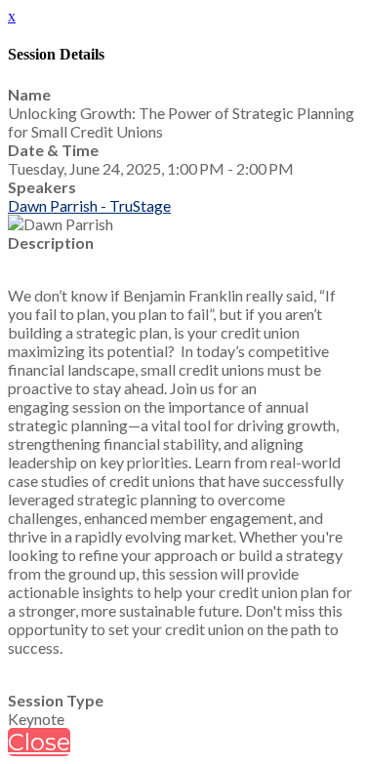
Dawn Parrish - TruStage (89, 205)
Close (39, 742)
